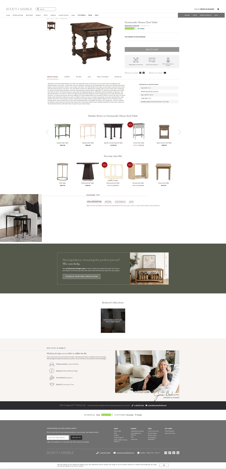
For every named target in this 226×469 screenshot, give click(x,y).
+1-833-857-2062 (139, 405)
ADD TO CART (152, 49)
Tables (56, 18)
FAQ (132, 437)
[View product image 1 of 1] (51, 26)
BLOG (216, 15)
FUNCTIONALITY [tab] (120, 201)
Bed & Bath (29, 15)
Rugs (73, 15)
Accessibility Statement (152, 438)
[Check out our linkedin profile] (178, 453)
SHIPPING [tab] (67, 77)
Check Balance (169, 431)
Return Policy (152, 435)
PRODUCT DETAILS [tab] (52, 77)
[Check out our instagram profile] (165, 453)
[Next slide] (179, 132)
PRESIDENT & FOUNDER (171, 398)
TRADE (195, 15)
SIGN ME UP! (76, 437)
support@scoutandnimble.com (157, 405)
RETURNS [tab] (79, 77)
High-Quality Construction (136, 64)
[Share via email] (165, 72)
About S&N (117, 431)
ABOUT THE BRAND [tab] (102, 77)
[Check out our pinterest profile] (169, 453)
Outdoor (38, 15)
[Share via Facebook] (144, 72)
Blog (115, 433)
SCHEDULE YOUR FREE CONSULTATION (81, 276)
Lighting (53, 15)
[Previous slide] (47, 132)
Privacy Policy (152, 433)
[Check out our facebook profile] (174, 453)
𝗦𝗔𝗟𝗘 (96, 15)
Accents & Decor (64, 15)
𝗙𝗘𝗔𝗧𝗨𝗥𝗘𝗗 (82, 15)
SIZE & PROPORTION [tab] (94, 201)
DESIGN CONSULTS (206, 15)
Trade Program (119, 437)
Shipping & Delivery (137, 431)
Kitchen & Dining (18, 15)
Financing (134, 439)
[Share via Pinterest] (140, 72)
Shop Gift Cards (170, 433)
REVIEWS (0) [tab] (118, 77)
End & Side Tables (63, 18)
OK (164, 465)
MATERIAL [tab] (108, 201)
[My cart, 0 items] (218, 9)
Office (45, 15)
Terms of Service (153, 431)
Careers (116, 435)
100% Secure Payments (152, 64)
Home (48, 18)
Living (8, 15)
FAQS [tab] (89, 77)
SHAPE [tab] (131, 201)
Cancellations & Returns (136, 434)
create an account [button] (207, 9)
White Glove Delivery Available (168, 64)
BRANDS (187, 15)
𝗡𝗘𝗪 (90, 15)
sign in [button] (196, 9)
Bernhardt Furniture (132, 26)
